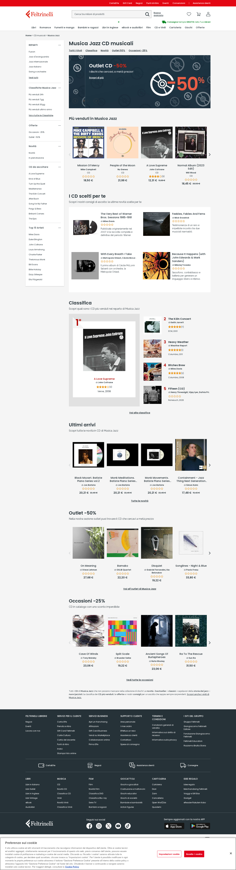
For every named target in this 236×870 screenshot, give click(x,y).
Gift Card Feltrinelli (66, 730)
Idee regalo (189, 784)
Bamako (122, 566)
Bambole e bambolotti (131, 802)
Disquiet (157, 566)
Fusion (32, 52)
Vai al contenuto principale (39, 3)
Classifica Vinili (64, 807)
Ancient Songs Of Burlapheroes (157, 655)
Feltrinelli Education (193, 741)
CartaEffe (114, 3)
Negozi (139, 3)
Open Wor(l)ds (159, 802)
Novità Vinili (62, 802)
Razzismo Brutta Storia (195, 745)
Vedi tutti (33, 77)
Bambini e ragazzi (98, 807)
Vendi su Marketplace (99, 735)
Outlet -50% (34, 137)
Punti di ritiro (152, 3)
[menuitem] (33, 27)
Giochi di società (128, 798)
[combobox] (111, 14)
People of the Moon (122, 165)
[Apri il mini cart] (198, 14)
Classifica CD (64, 793)
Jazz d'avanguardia (39, 56)
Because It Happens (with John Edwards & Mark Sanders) (188, 257)
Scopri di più (85, 237)
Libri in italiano (32, 784)
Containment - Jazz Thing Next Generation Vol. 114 (190, 479)
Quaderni (156, 807)
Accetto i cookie (194, 854)
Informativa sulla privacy (164, 739)
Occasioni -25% (36, 132)
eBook (28, 802)
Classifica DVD (96, 793)
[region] (118, 854)
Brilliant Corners (36, 213)
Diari (154, 789)
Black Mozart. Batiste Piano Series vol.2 (88, 479)
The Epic (33, 218)
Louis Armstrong (37, 249)
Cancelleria (157, 798)
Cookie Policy (72, 866)
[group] (164, 22)
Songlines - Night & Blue (191, 566)
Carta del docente (66, 739)
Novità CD (62, 789)
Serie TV (92, 802)
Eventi (166, 3)
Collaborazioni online (99, 739)
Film (91, 784)
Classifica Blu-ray (98, 798)
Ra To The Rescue (190, 654)
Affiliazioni (94, 726)
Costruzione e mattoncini (132, 789)
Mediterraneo (35, 189)
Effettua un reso (127, 730)
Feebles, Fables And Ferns (188, 214)
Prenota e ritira (64, 726)
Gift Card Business (98, 730)
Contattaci (125, 739)
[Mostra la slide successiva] (96, 100)
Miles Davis (34, 234)
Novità (32, 153)
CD (58, 784)
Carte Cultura (63, 735)
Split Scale (122, 654)
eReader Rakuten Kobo (195, 802)
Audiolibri (30, 807)
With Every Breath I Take (116, 254)
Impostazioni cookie (169, 854)
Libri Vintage (31, 798)
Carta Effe (62, 721)
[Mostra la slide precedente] (75, 100)
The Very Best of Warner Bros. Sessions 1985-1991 (116, 215)
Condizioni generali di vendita (163, 726)
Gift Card (127, 3)
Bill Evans (33, 264)
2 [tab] (87, 101)
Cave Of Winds (88, 654)
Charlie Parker (35, 254)
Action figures (127, 807)
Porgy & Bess (35, 208)
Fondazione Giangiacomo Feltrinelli (197, 735)
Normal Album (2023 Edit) (191, 167)
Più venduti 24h (36, 94)
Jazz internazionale (38, 61)
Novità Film (94, 789)
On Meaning (88, 566)
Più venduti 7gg (36, 99)
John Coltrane (36, 244)
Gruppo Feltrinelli (192, 721)
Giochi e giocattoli (129, 784)
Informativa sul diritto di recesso (163, 734)
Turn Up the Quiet (37, 184)
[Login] (208, 14)
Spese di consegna (130, 744)
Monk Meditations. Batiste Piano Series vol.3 (122, 479)
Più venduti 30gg (37, 104)
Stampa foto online (66, 753)
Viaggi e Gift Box (192, 793)
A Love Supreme (36, 173)
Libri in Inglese (32, 793)
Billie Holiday (35, 269)
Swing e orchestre (37, 71)
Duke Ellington (35, 239)
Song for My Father (38, 204)
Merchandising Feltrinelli (195, 789)
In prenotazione (36, 158)
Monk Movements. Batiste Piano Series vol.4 (157, 479)
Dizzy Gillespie (35, 274)
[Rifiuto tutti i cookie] (230, 853)
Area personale (127, 721)
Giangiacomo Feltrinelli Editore (195, 728)
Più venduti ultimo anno (40, 109)
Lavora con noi (33, 730)
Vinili (59, 798)
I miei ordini (126, 726)
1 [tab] (83, 101)
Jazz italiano (35, 66)
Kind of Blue (34, 179)
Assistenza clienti (201, 3)
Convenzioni (179, 3)
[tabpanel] (139, 81)
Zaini (154, 793)
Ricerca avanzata (158, 14)
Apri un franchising (98, 721)
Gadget (187, 798)
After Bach (34, 199)
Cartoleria (157, 784)
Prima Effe (93, 744)
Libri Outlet (30, 789)
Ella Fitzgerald (35, 279)
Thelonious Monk (37, 259)
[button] (147, 14)
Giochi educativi (128, 793)
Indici (60, 748)
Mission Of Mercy (88, 165)
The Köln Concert (37, 194)
